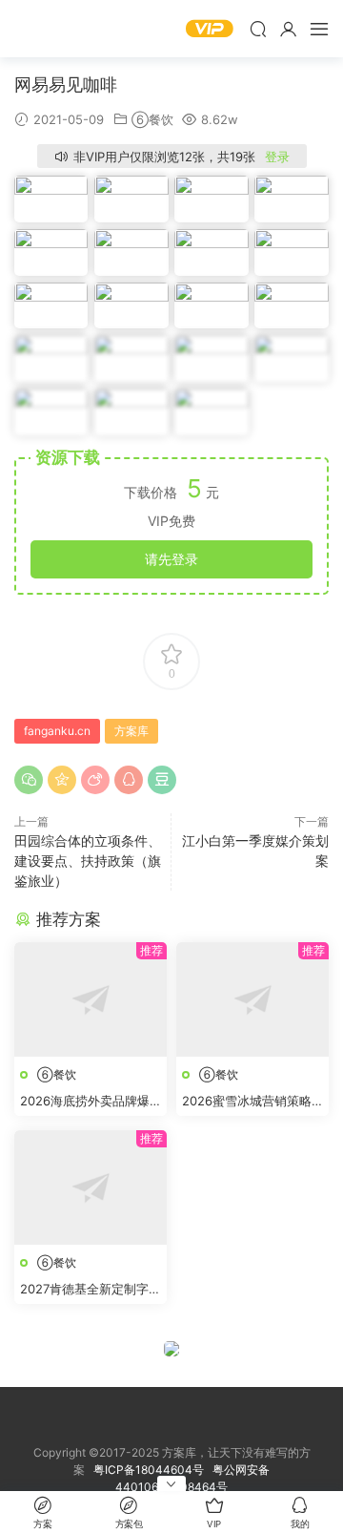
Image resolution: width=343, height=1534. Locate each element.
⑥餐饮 (152, 119)
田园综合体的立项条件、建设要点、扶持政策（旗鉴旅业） (87, 860)
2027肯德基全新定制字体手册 (90, 1289)
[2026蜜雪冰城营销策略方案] (252, 999)
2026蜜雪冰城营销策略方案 (247, 1101)
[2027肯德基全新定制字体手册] (90, 1187)
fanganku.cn (57, 731)
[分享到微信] (28, 780)
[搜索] (258, 29)
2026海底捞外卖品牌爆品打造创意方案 (85, 1101)
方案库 (71, 28)
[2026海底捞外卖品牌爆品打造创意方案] (90, 999)
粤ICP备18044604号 (151, 1469)
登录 (277, 156)
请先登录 (171, 559)
